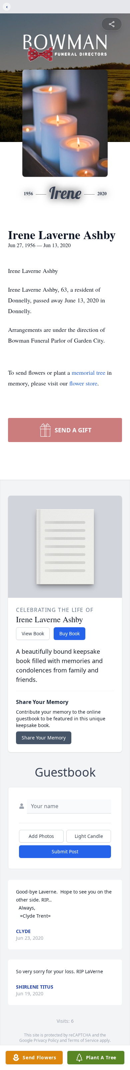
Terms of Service (83, 1040)
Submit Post (65, 851)
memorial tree (88, 372)
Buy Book (69, 633)
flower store (83, 383)
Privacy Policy (46, 1040)
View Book (33, 633)
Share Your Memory (44, 737)
